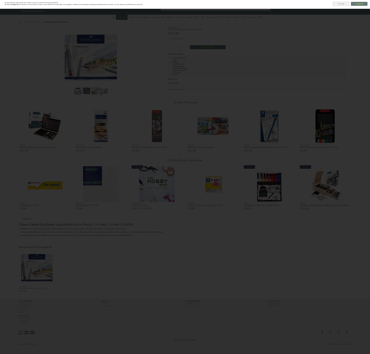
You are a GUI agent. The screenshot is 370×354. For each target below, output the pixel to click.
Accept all (359, 4)
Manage (341, 4)
